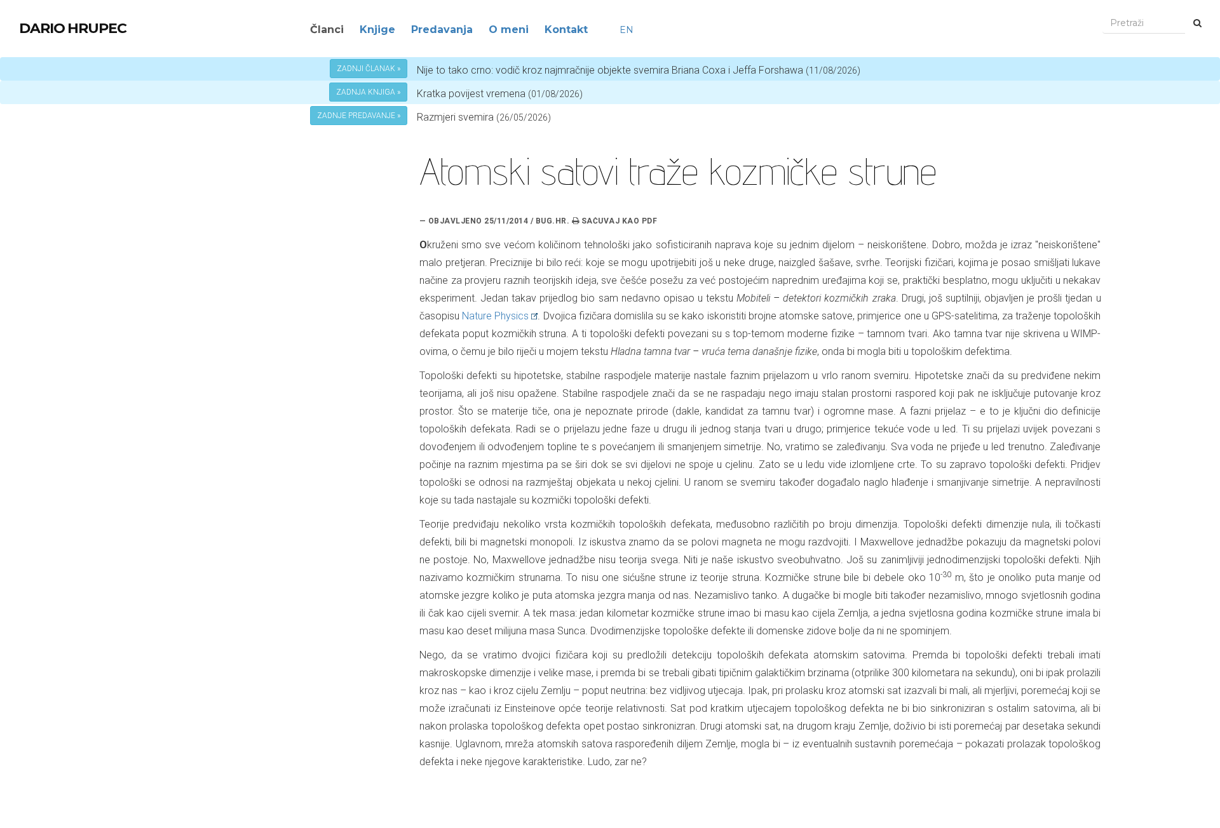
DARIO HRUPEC (72, 28)
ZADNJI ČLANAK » (368, 68)
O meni (509, 29)
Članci (327, 29)
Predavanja (442, 29)
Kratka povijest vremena (500, 94)
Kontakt (566, 29)
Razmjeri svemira (455, 117)
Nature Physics (495, 316)
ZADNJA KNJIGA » (368, 92)
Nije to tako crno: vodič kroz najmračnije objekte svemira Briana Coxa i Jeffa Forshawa (638, 70)
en (627, 30)
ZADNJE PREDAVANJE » (358, 115)
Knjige (377, 29)
